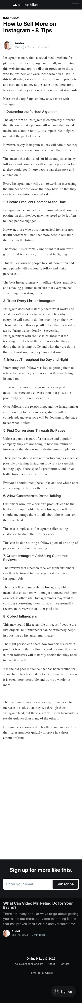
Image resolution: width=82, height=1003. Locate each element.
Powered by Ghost (41, 972)
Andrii (19, 43)
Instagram (11, 17)
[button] (75, 5)
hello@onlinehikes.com (29, 963)
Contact (64, 963)
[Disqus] (41, 803)
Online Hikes (35, 958)
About (51, 963)
